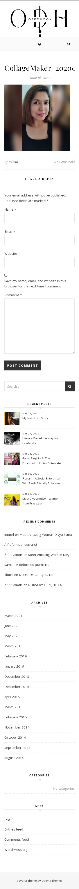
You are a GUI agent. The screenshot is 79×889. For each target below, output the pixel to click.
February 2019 (15, 656)
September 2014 (17, 747)
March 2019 (13, 646)
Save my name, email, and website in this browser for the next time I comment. (35, 284)
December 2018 (16, 676)
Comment (13, 295)
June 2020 (12, 625)
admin (13, 162)
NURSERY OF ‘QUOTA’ (36, 574)
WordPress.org (16, 849)
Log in (8, 819)
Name (10, 209)
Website (10, 253)
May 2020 (12, 636)
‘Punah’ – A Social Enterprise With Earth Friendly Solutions (41, 480)
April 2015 (12, 697)
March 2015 (13, 707)
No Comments (64, 162)
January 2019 (14, 666)
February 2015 (15, 717)
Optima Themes (52, 881)
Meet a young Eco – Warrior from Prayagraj (40, 500)
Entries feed (13, 829)
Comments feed (16, 839)
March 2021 (13, 615)
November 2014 (16, 727)
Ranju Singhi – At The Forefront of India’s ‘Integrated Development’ (42, 461)
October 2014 (15, 737)
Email (9, 231)
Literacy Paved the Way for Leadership (40, 440)
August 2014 (14, 757)
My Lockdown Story (35, 418)
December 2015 (16, 686)
